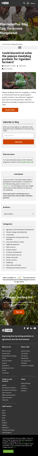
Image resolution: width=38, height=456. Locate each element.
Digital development (12, 244)
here (14, 447)
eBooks (4, 385)
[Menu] (19, 47)
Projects (4, 363)
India (3, 418)
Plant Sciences (11, 247)
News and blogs (25, 383)
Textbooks (5, 400)
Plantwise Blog (26, 442)
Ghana (4, 415)
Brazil (3, 410)
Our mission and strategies (26, 362)
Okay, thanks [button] (8, 451)
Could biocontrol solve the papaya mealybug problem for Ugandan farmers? (17, 57)
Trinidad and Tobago (8, 430)
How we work (6, 353)
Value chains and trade (13, 265)
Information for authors (9, 388)
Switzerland (5, 427)
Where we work (6, 351)
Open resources (6, 392)
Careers (23, 386)
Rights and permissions (8, 395)
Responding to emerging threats (9, 357)
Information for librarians (9, 390)
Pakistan (4, 425)
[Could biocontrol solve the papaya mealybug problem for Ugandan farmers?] (19, 80)
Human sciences (11, 260)
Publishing (9, 262)
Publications (5, 365)
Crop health (10, 235)
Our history (24, 356)
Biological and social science (8, 369)
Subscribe (18, 142)
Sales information (7, 397)
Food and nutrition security (15, 242)
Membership (24, 358)
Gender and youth (12, 257)
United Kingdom (6, 432)
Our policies (24, 353)
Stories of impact (7, 361)
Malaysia (4, 423)
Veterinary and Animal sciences (16, 268)
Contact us (24, 388)
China (3, 413)
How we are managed (27, 365)
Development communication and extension (17, 238)
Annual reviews (25, 351)
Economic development (14, 252)
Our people (5, 373)
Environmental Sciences (14, 255)
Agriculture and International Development (20, 229)
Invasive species (11, 250)
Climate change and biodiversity (16, 232)
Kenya (3, 420)
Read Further (10, 110)
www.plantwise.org (26, 162)
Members (24, 391)
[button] (24, 328)
